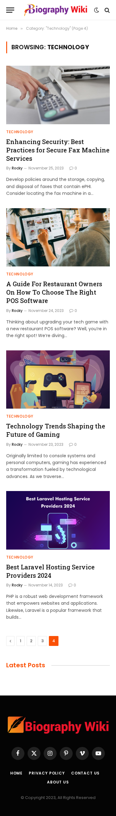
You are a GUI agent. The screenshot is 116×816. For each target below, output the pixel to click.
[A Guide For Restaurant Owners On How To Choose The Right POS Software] (58, 237)
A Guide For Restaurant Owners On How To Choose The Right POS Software (54, 292)
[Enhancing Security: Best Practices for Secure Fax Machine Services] (58, 95)
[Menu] (10, 10)
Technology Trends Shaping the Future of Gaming (55, 430)
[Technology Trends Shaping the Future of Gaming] (58, 379)
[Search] (106, 10)
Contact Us (85, 773)
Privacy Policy (47, 773)
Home (16, 773)
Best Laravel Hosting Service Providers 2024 (50, 571)
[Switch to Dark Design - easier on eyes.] (96, 10)
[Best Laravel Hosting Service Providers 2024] (58, 520)
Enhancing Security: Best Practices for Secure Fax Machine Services (58, 150)
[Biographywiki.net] (56, 10)
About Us (58, 782)
